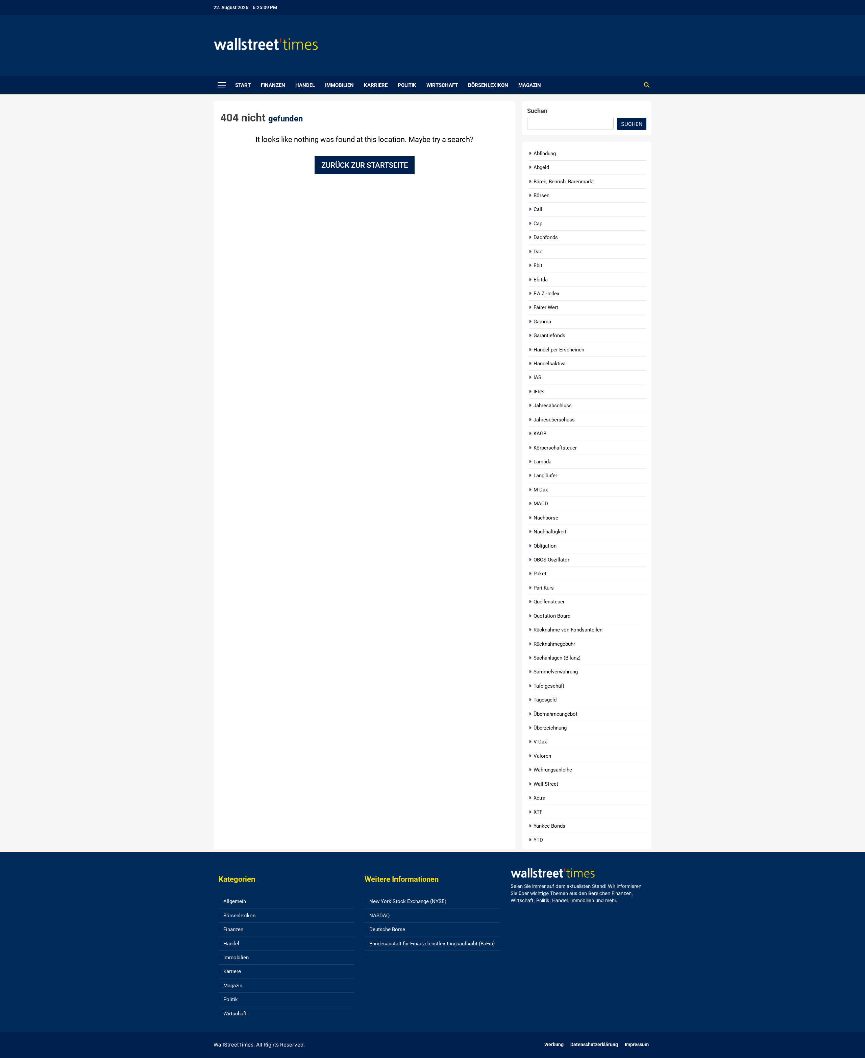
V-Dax (540, 742)
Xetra (539, 798)
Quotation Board (552, 616)
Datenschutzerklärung (594, 1045)
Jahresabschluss (553, 405)
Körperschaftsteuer (555, 448)
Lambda (542, 462)
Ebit (538, 265)
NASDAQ (379, 916)
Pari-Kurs (544, 588)
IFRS (539, 392)
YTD (538, 840)
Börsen (541, 195)
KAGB (540, 434)
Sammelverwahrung (556, 672)
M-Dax (541, 490)
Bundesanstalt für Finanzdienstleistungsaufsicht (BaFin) (432, 944)
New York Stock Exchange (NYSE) (407, 901)
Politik (407, 85)
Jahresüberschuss (554, 420)
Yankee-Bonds (549, 826)
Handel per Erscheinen (559, 350)
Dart (538, 252)
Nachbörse (546, 518)
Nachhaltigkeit (550, 532)
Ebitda (541, 280)
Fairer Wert (546, 307)
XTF (538, 812)
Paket (540, 574)
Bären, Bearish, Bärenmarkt (564, 182)
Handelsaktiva (550, 364)
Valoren (542, 756)
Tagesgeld (545, 700)
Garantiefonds (549, 335)
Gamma (542, 322)
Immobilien (339, 85)
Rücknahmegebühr (554, 644)
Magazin (529, 85)
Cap (538, 224)
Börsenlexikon (488, 85)
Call (538, 209)
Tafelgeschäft (549, 686)
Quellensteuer (549, 602)
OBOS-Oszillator (551, 560)
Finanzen (273, 85)
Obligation (545, 546)
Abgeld (541, 167)
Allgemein (234, 901)
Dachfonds (546, 237)
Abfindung (545, 154)
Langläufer (545, 476)
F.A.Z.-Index (546, 294)
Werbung (554, 1045)
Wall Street (546, 784)
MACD (541, 504)
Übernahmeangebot (555, 714)
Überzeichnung (550, 728)
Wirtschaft (442, 85)
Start (243, 85)
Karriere (376, 85)
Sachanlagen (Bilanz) (557, 658)
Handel (305, 85)
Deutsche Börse (387, 929)
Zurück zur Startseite (364, 165)
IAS (537, 377)
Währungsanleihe (553, 770)
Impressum (637, 1045)
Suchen (537, 110)
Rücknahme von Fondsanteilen (568, 630)
